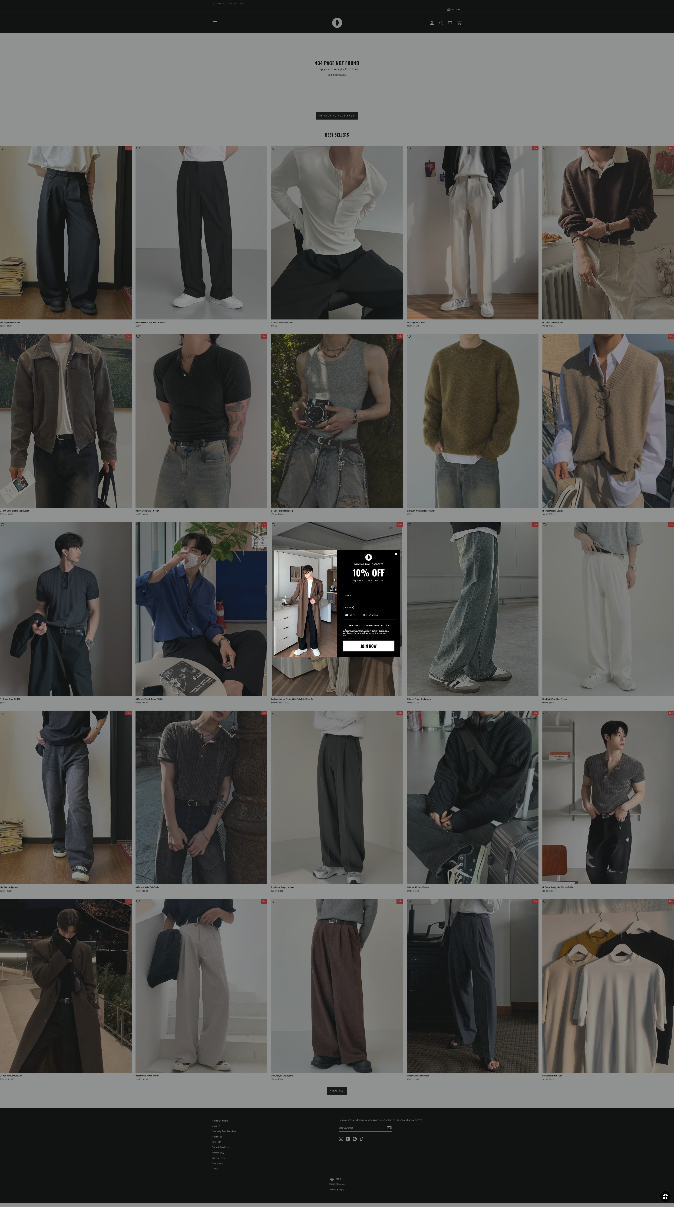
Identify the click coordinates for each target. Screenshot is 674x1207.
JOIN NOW (369, 646)
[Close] (396, 554)
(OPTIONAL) (348, 607)
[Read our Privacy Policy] (392, 631)
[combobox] (350, 615)
